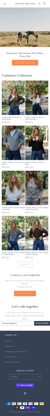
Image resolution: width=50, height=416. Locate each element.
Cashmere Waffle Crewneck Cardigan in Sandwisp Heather (36, 208)
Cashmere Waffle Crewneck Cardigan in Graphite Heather (13, 253)
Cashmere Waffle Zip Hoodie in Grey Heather (13, 163)
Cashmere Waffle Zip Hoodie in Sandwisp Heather (35, 118)
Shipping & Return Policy (16, 352)
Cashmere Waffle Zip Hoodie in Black (35, 163)
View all (25, 264)
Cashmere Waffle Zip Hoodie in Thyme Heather (11, 118)
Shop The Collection (25, 63)
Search (8, 341)
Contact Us (9, 346)
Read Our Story (25, 293)
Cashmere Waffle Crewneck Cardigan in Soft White (13, 208)
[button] (4, 3)
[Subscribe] (38, 377)
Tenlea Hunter (20, 412)
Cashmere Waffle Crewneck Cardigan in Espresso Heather (36, 253)
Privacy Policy (11, 357)
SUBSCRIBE (42, 323)
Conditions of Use (12, 362)
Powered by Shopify (33, 412)
